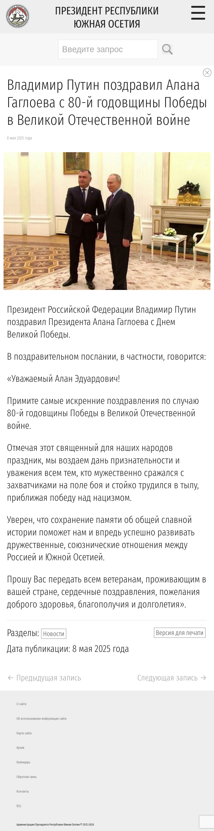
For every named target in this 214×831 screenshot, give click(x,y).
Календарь (23, 762)
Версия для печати (180, 633)
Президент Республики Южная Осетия (107, 17)
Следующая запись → (172, 678)
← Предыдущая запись (44, 678)
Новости (53, 634)
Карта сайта (24, 733)
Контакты (23, 791)
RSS (19, 806)
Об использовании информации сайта (41, 719)
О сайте (21, 704)
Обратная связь (27, 777)
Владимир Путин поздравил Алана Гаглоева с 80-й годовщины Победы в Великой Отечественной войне (107, 102)
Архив (20, 748)
